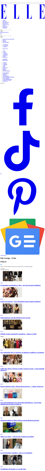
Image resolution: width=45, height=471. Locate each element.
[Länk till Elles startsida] (22, 18)
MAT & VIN (5, 23)
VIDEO (4, 25)
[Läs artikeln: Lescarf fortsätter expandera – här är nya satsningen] (22, 444)
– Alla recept (5, 55)
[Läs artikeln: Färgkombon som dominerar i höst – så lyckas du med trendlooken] (22, 276)
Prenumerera (2, 32)
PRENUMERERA (6, 70)
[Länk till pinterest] (22, 218)
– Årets (4, 65)
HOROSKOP (5, 60)
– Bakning (5, 52)
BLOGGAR (5, 26)
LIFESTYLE (5, 67)
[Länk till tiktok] (22, 172)
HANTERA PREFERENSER (8, 77)
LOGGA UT (5, 81)
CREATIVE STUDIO (7, 80)
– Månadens (5, 64)
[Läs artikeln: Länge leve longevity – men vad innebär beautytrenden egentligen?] (22, 292)
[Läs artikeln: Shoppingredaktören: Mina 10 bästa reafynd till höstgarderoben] (22, 411)
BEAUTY (5, 21)
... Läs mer (2, 268)
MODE (4, 20)
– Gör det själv (5, 45)
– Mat (4, 50)
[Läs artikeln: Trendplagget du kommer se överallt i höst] (22, 460)
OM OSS (4, 74)
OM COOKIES (6, 76)
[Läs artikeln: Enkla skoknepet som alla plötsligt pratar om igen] (22, 309)
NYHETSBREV (6, 72)
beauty (1, 299)
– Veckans (5, 63)
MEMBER (5, 27)
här (29, 266)
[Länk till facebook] (22, 128)
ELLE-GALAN (6, 24)
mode (1, 282)
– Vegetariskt (5, 54)
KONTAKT (5, 73)
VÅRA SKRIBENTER (7, 79)
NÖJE (4, 66)
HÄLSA (4, 68)
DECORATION (6, 22)
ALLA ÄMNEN (6, 78)
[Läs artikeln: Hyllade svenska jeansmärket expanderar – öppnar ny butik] (22, 325)
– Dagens (4, 62)
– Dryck (4, 51)
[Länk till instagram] (0, 173)
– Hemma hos (5, 44)
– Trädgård (5, 46)
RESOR (4, 69)
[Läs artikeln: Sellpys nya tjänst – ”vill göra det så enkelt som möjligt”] (22, 427)
